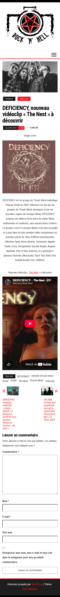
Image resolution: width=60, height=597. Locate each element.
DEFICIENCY (23, 376)
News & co (24, 99)
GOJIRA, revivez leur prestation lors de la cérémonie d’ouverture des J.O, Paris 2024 (50, 409)
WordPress (37, 584)
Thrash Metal (36, 380)
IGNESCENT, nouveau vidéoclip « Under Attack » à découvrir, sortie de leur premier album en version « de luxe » (9, 414)
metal (5, 381)
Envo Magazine (30, 588)
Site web (7, 532)
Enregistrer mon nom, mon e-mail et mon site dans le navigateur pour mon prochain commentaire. (27, 557)
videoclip (49, 381)
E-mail (6, 516)
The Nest (33, 272)
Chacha (34, 127)
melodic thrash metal (42, 375)
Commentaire (10, 451)
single (13, 380)
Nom (5, 501)
